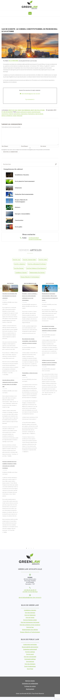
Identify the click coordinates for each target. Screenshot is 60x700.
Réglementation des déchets (37, 272)
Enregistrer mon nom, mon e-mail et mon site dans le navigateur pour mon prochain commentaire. (26, 149)
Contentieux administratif (30, 649)
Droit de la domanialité (30, 656)
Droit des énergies (24, 110)
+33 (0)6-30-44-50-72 (30, 590)
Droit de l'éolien (43, 259)
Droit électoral (30, 661)
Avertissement (30, 689)
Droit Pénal (30, 669)
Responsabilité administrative (30, 647)
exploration (24, 114)
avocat (18, 112)
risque (14, 115)
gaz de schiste (39, 114)
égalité (11, 114)
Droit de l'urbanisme (19, 264)
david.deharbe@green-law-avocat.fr (30, 93)
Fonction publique (30, 652)
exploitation (16, 114)
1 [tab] (26, 548)
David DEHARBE (13, 61)
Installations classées (21, 272)
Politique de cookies (30, 686)
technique (19, 115)
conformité (23, 112)
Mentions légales (30, 681)
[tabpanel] (10, 409)
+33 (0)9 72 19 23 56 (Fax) (34, 239)
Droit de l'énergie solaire (29, 259)
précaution (9, 115)
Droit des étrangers (30, 664)
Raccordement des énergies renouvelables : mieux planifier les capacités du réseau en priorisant (29, 341)
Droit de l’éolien (30, 617)
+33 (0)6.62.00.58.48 (33, 238)
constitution (5, 114)
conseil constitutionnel (33, 112)
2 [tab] (29, 548)
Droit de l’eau (30, 627)
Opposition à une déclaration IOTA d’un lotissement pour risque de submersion (9, 296)
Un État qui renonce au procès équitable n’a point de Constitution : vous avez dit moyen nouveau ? (49, 362)
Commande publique (30, 659)
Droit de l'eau (13, 110)
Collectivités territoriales (30, 644)
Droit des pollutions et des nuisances (36, 268)
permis (4, 115)
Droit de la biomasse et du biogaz (37, 264)
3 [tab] (31, 548)
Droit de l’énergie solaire (30, 620)
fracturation (31, 114)
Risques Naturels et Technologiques (30, 277)
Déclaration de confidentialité (30, 683)
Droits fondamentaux (30, 666)
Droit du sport (30, 654)
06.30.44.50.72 (30, 99)
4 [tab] (33, 548)
